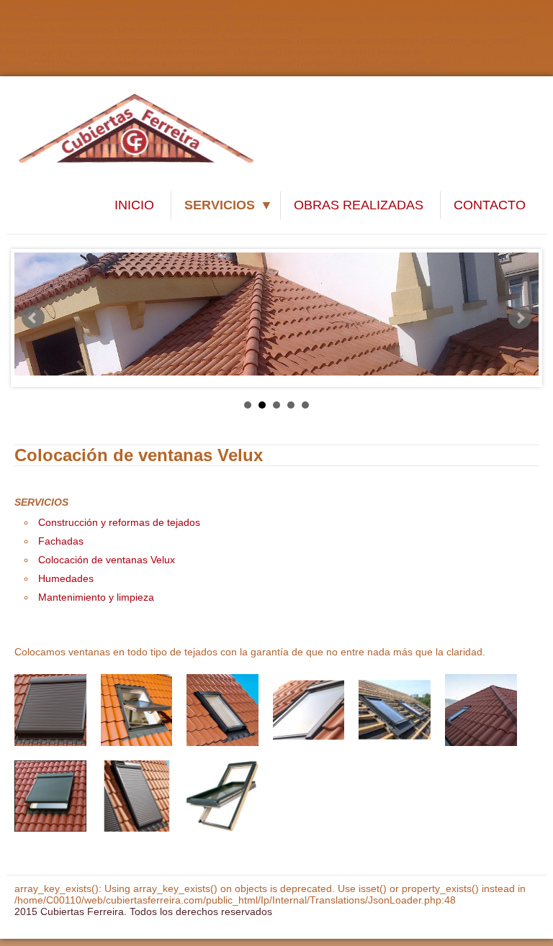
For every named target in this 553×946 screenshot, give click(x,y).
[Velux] (50, 796)
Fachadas (61, 541)
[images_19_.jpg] (481, 710)
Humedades (66, 578)
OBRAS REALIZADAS (358, 205)
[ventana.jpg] (137, 710)
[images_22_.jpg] (309, 710)
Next (519, 317)
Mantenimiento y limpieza (96, 597)
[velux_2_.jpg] (222, 796)
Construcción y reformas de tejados (119, 522)
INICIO (134, 205)
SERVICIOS (219, 205)
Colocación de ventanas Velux (106, 559)
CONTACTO (490, 205)
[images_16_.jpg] (222, 710)
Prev (33, 317)
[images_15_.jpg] (395, 710)
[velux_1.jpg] (50, 710)
